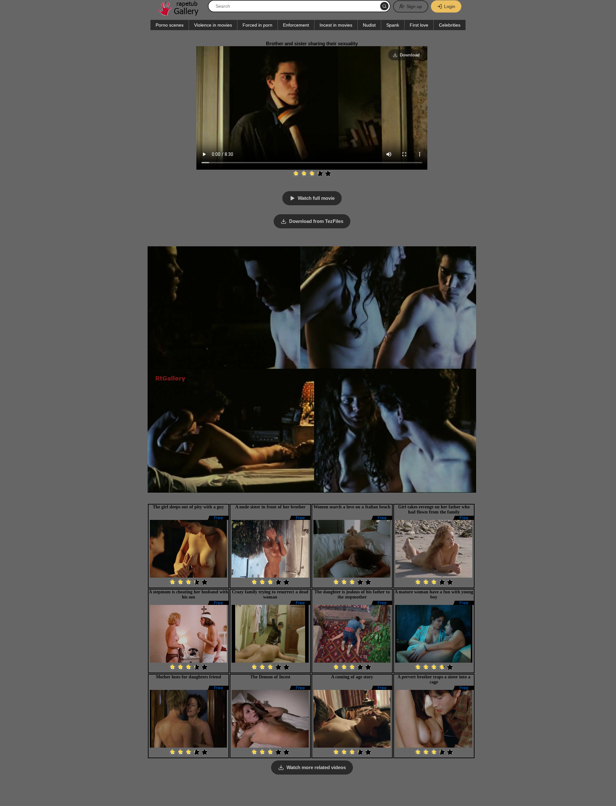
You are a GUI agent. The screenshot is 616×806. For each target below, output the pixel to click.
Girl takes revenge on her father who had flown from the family (434, 509)
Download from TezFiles (316, 221)
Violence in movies (213, 25)
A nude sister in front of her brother (270, 507)
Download (410, 55)
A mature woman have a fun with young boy (434, 594)
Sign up (414, 6)
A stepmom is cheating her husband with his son (188, 594)
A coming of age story (352, 676)
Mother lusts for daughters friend (188, 676)
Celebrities (449, 25)
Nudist (369, 25)
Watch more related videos (316, 767)
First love (419, 25)
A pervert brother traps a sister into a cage (434, 679)
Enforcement (296, 25)
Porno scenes (170, 25)
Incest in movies (336, 25)
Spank (392, 25)
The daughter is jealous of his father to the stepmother (352, 594)
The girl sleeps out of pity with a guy (188, 507)
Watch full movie (316, 198)
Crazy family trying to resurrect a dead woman (270, 594)
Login (449, 6)
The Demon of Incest (270, 676)
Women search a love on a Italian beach (351, 507)
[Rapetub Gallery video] (181, 13)
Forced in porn (257, 25)
